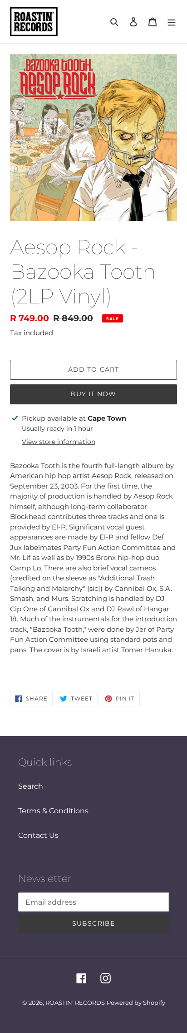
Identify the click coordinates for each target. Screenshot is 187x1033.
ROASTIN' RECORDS (75, 1002)
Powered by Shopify (136, 1002)
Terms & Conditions (53, 810)
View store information (58, 442)
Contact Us (38, 835)
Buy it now (93, 394)
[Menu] (171, 22)
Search (30, 786)
